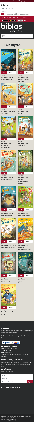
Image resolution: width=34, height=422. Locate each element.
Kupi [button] (4, 72)
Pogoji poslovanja (11, 419)
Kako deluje (20, 17)
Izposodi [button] (11, 72)
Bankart (3, 338)
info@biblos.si (7, 352)
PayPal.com (27, 336)
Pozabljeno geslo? (10, 14)
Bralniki (14, 17)
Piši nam (25, 17)
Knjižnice (4, 17)
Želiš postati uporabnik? (22, 14)
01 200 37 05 (7, 350)
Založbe (9, 17)
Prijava (30, 382)
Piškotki (3, 419)
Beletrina (21, 416)
